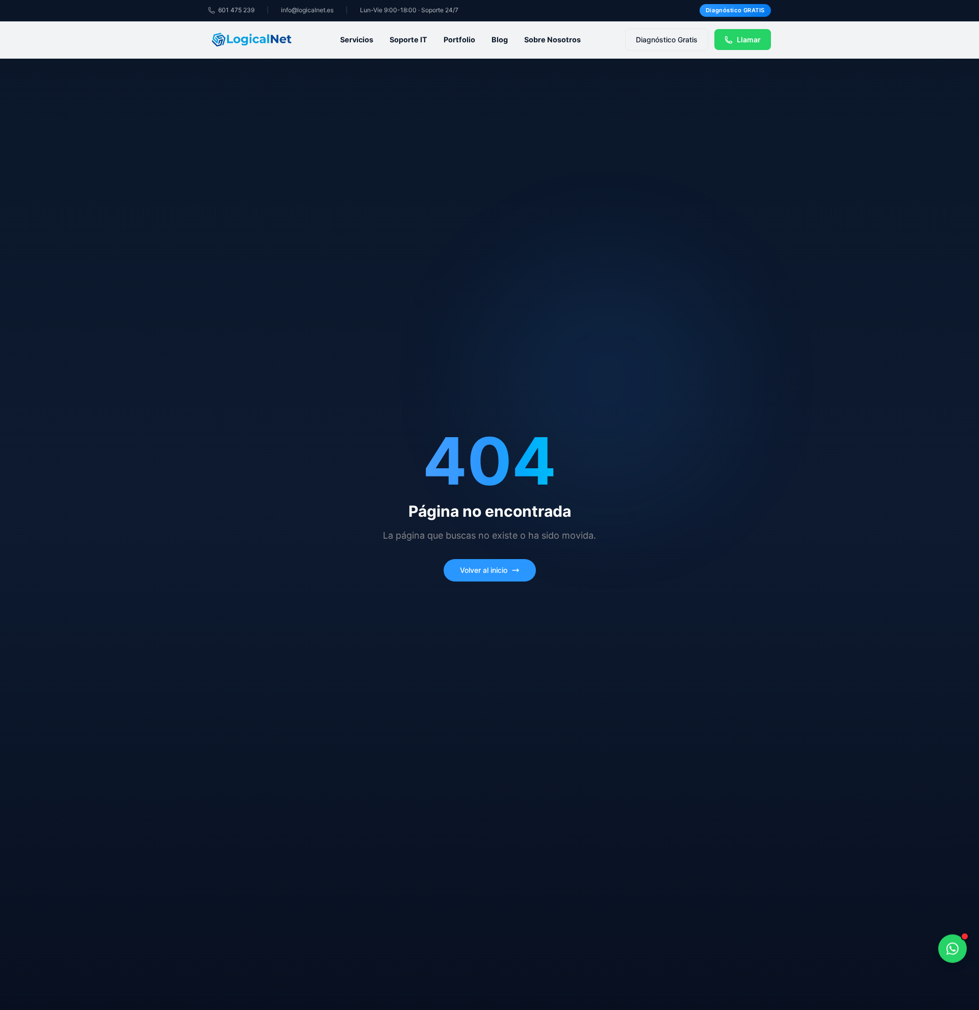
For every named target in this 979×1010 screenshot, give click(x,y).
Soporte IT (408, 39)
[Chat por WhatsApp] (952, 947)
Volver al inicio (483, 570)
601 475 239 (236, 10)
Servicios (356, 39)
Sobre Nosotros (552, 39)
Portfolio (459, 39)
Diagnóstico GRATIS (735, 10)
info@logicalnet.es (307, 10)
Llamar (749, 39)
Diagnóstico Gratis (667, 39)
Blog (500, 39)
